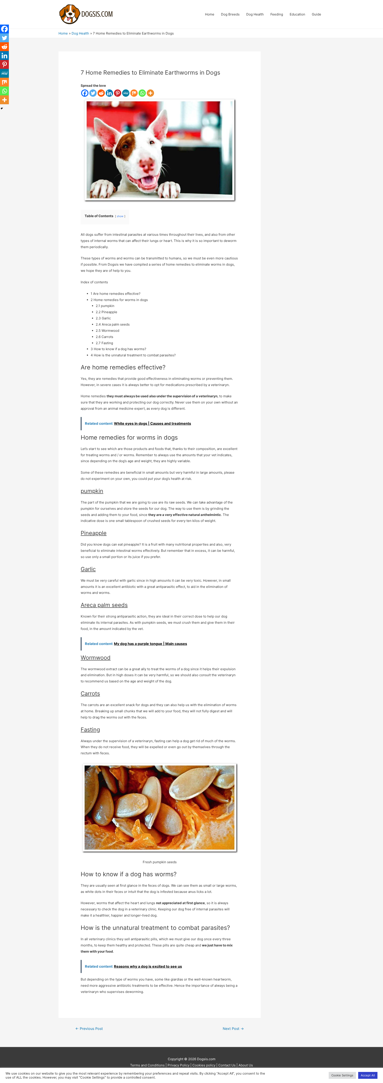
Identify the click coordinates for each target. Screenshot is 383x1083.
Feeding (276, 14)
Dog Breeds (230, 14)
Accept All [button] (368, 1075)
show (120, 216)
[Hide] (2, 108)
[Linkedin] (109, 93)
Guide (316, 14)
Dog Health (255, 14)
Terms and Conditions (147, 1065)
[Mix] (134, 93)
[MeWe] (125, 93)
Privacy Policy (179, 1065)
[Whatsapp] (142, 93)
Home (209, 14)
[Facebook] (84, 93)
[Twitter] (93, 93)
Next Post (233, 1029)
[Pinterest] (117, 93)
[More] (150, 93)
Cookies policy (203, 1065)
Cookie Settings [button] (342, 1075)
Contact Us (227, 1065)
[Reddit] (101, 93)
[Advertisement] (299, 117)
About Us (245, 1065)
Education (297, 14)
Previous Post (89, 1029)
